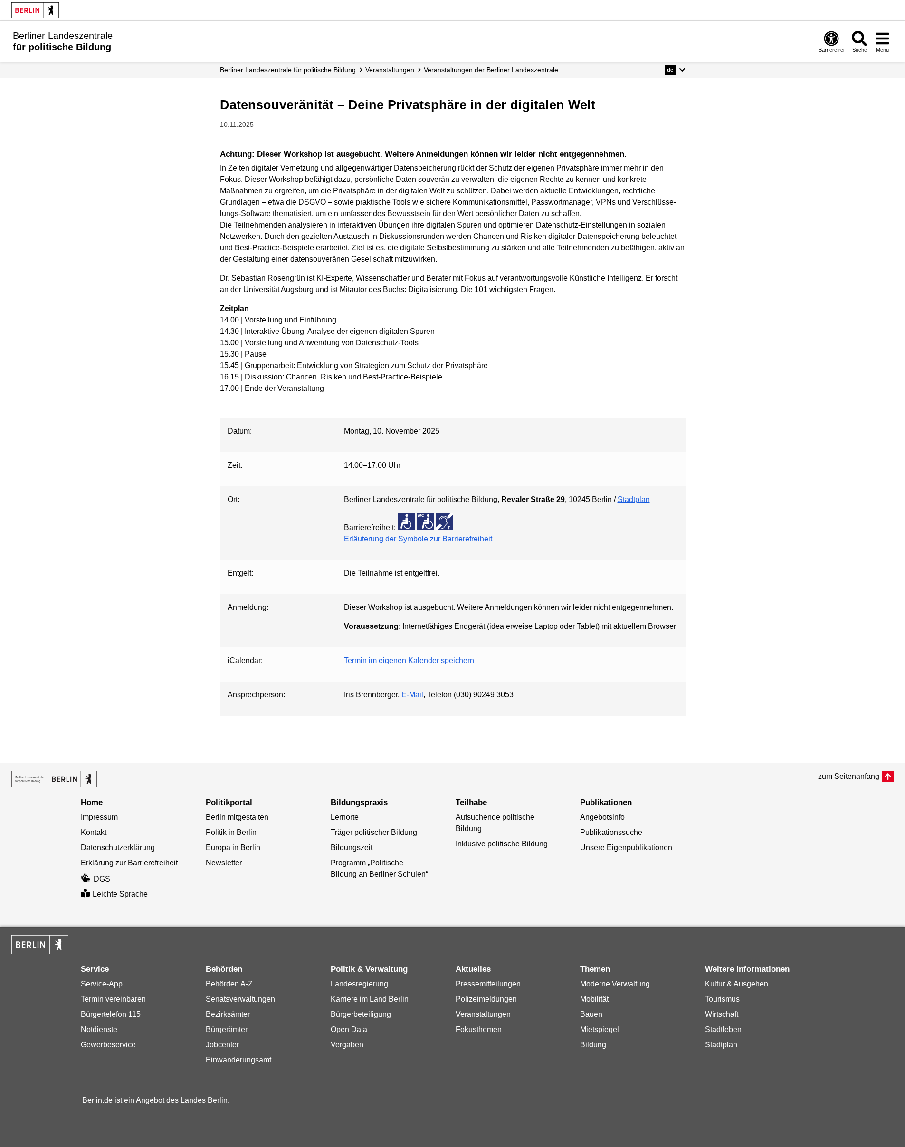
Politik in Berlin (231, 832)
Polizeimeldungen (486, 999)
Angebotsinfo (602, 817)
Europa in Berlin (233, 848)
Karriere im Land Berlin (370, 999)
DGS (102, 879)
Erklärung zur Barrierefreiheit (129, 863)
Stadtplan (634, 499)
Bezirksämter (228, 1014)
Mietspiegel (599, 1029)
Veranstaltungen (389, 70)
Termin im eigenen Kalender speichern (409, 660)
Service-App (102, 984)
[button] (675, 70)
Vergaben (347, 1045)
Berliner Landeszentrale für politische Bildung (288, 70)
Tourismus (722, 999)
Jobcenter (222, 1045)
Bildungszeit (351, 848)
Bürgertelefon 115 (111, 1014)
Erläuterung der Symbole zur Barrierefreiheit (418, 539)
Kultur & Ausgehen (736, 984)
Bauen (591, 1014)
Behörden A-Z (229, 984)
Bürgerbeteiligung (361, 1014)
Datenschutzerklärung (118, 848)
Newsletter (224, 863)
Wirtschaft (721, 1014)
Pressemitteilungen (488, 984)
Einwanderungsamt (238, 1060)
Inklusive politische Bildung (502, 844)
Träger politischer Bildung (374, 832)
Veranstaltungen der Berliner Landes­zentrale (491, 70)
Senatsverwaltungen (240, 999)
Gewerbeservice (108, 1045)
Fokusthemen (479, 1029)
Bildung (593, 1045)
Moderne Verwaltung (615, 984)
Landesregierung (359, 984)
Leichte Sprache (120, 894)
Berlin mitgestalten (237, 817)
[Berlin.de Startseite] (35, 10)
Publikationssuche (611, 832)
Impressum (99, 817)
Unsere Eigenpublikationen (626, 848)
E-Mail (412, 695)
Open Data (349, 1029)
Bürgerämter (227, 1029)
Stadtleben (723, 1029)
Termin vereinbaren (113, 999)
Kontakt (93, 832)
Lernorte (345, 817)
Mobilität (594, 999)
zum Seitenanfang (848, 776)
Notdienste (99, 1029)
